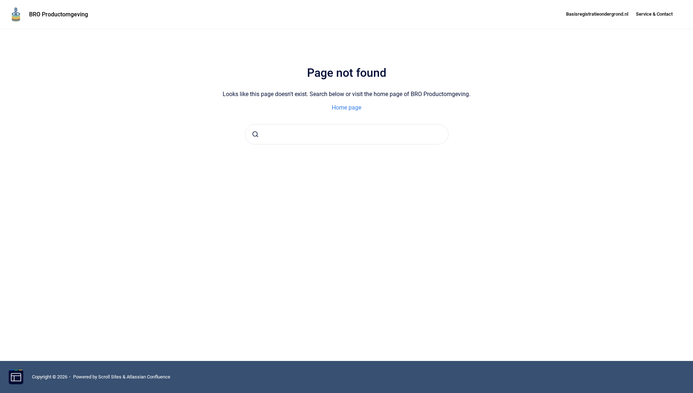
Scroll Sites (110, 377)
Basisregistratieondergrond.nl (597, 14)
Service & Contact (654, 14)
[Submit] (255, 134)
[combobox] (346, 134)
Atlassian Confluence (148, 377)
